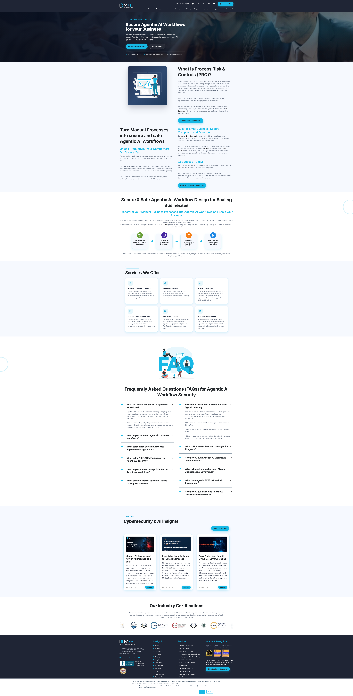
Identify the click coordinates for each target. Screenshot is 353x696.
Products (178, 9)
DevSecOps (183, 665)
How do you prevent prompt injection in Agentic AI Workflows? (147, 471)
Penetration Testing (185, 660)
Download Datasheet (190, 121)
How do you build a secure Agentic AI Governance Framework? (204, 493)
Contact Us (229, 9)
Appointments (218, 9)
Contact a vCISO (226, 4)
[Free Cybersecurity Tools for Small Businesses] (176, 544)
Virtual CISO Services (188, 136)
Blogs (196, 9)
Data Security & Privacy (187, 651)
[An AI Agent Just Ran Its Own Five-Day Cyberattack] (213, 544)
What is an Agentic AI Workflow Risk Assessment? (204, 482)
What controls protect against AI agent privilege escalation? (147, 482)
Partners (158, 668)
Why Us (158, 9)
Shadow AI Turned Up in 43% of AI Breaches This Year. (138, 559)
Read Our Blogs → (220, 528)
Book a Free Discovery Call (192, 185)
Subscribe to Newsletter (218, 669)
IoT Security (183, 677)
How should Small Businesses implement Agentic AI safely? (206, 406)
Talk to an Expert (157, 46)
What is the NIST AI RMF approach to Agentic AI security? (146, 459)
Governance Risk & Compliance (189, 654)
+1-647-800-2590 (182, 4)
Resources (205, 9)
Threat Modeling (184, 671)
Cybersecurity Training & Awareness (191, 657)
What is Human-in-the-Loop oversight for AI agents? (206, 448)
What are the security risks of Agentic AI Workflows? (147, 406)
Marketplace (159, 665)
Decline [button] (210, 692)
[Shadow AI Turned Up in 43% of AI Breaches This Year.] (140, 544)
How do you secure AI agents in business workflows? (148, 437)
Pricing (188, 9)
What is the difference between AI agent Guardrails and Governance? (205, 470)
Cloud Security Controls (187, 663)
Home (150, 9)
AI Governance (184, 648)
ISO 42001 (207, 148)
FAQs (156, 671)
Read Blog (149, 587)
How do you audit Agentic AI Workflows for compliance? (205, 459)
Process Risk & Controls (187, 674)
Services (167, 9)
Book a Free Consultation (136, 46)
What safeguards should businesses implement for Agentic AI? (145, 448)
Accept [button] (202, 692)
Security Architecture (186, 668)
